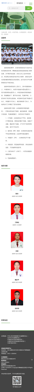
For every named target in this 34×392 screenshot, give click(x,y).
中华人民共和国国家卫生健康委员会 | (18, 336)
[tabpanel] (17, 53)
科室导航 (15, 32)
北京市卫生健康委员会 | (14, 338)
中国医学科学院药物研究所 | (15, 339)
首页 (9, 32)
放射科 (6, 34)
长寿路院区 (22, 32)
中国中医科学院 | (12, 343)
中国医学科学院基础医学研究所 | (16, 341)
